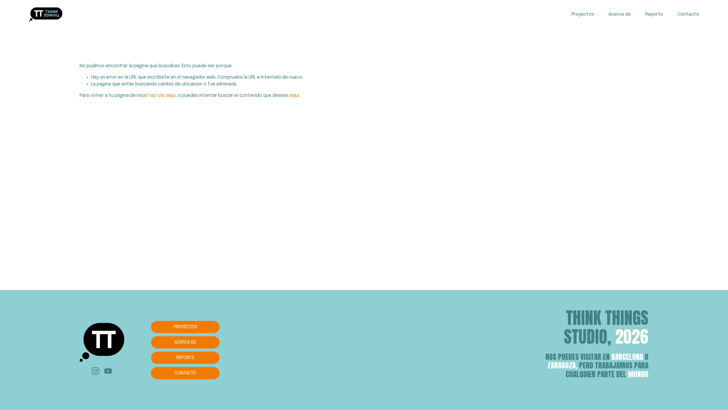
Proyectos (583, 14)
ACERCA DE (185, 342)
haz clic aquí (162, 95)
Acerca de (620, 14)
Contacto (688, 14)
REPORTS (185, 357)
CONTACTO (185, 373)
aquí (294, 95)
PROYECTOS (185, 327)
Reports (654, 14)
